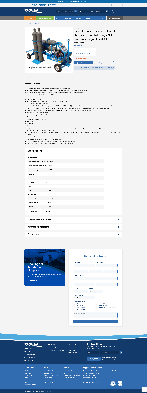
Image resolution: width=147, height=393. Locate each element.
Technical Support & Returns (91, 373)
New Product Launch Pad (51, 375)
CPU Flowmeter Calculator (90, 382)
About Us (27, 370)
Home (25, 23)
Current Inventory (48, 377)
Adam (30, 23)
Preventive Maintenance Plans (72, 375)
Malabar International (74, 348)
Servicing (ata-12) (79, 46)
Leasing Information (69, 380)
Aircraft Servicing (102, 305)
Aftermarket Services (81, 309)
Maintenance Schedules (89, 377)
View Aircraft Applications (83, 53)
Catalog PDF (93, 359)
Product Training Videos (89, 375)
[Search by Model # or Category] (75, 11)
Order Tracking (82, 11)
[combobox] (66, 11)
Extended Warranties (69, 377)
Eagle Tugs (71, 350)
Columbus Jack (72, 352)
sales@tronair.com (29, 354)
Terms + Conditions (47, 391)
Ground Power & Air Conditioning (106, 307)
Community (27, 380)
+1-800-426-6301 (119, 11)
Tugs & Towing (79, 305)
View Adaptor (112, 67)
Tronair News (28, 375)
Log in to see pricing (85, 63)
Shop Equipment (48, 373)
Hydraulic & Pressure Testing (105, 303)
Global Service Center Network (56, 350)
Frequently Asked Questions (113, 370)
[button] (30, 18)
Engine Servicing (80, 307)
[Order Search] (107, 11)
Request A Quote (48, 370)
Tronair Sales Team (53, 348)
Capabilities (27, 373)
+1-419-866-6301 (29, 351)
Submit (96, 321)
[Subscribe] (121, 352)
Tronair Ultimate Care (69, 370)
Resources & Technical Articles (91, 380)
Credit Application (49, 382)
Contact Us (33, 280)
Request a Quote (104, 63)
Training (66, 373)
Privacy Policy (37, 391)
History (26, 377)
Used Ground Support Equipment (53, 380)
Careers (26, 382)
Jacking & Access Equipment (83, 303)
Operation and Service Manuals (91, 370)
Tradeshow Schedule (30, 384)
